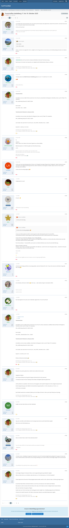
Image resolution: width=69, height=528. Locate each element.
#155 (66, 368)
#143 (66, 57)
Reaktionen (5, 31)
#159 (66, 453)
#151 (66, 263)
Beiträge (4, 32)
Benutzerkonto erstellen (38, 514)
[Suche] (66, 1)
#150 (66, 214)
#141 (66, 21)
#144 (66, 74)
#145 (66, 91)
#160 (66, 470)
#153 (66, 297)
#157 (66, 418)
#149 (66, 195)
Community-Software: (30, 526)
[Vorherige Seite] (2, 18)
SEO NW (44, 526)
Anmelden (55, 1)
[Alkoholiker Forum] (34, 6)
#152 (66, 280)
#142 (66, 38)
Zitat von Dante (21, 41)
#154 (66, 314)
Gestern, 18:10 (21, 316)
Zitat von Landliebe (21, 217)
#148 (66, 178)
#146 (66, 137)
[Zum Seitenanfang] (67, 526)
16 (15, 17)
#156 (66, 401)
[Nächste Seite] (17, 18)
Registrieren (61, 1)
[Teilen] (67, 18)
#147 (66, 162)
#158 (66, 435)
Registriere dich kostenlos (37, 511)
